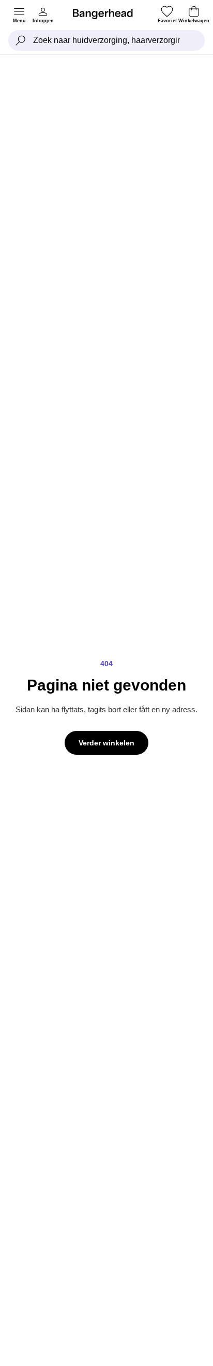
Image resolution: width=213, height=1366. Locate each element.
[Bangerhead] (107, 14)
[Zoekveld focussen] (20, 40)
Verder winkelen (106, 743)
